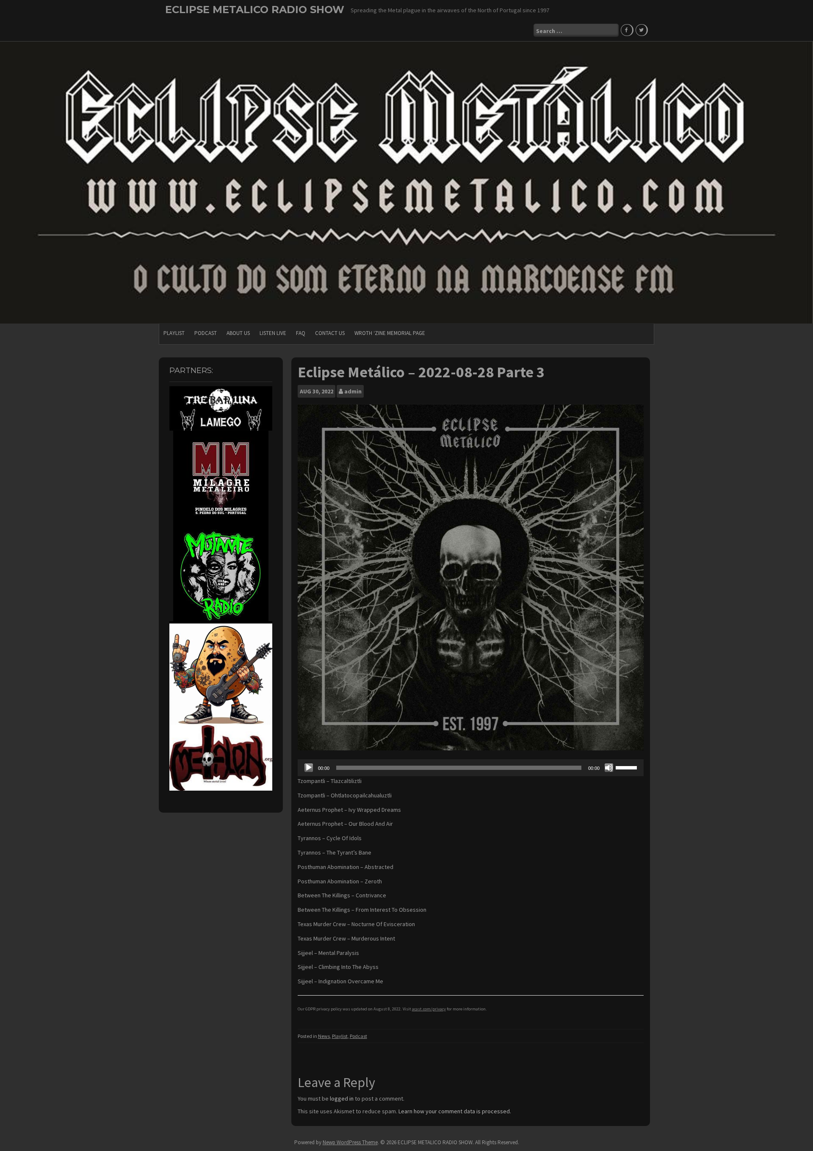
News (324, 1036)
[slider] (627, 767)
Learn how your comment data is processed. (454, 1111)
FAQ (300, 333)
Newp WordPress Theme (350, 1142)
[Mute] (609, 768)
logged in (342, 1098)
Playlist (174, 333)
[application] (471, 767)
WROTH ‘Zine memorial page (389, 333)
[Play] (308, 768)
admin (353, 391)
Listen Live (273, 333)
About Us (238, 333)
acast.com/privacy (429, 1009)
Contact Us (330, 333)
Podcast (205, 333)
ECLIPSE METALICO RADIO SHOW (254, 9)
